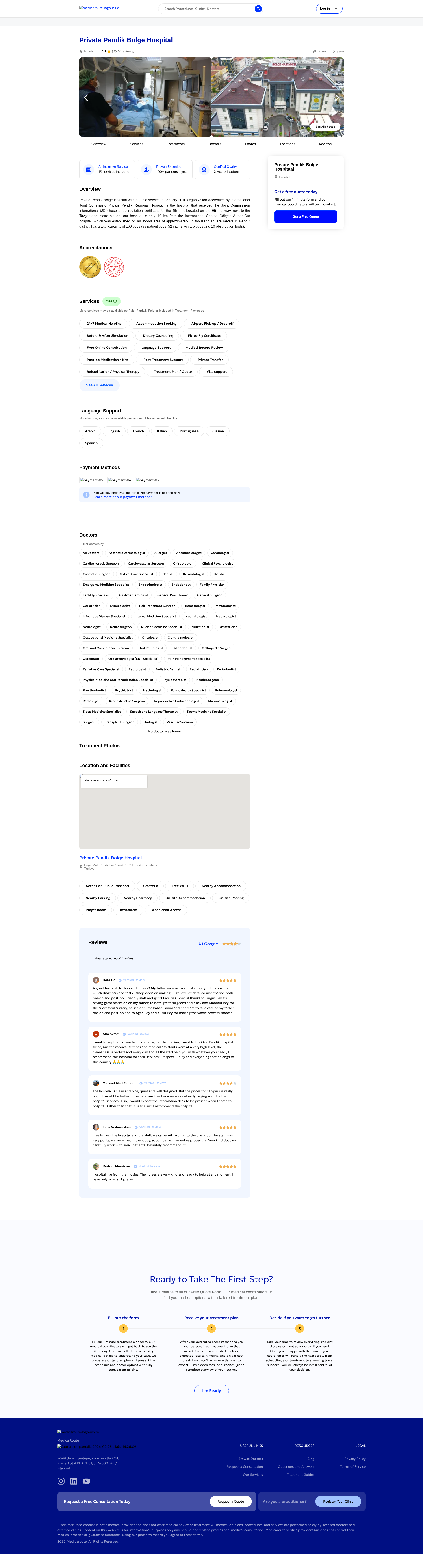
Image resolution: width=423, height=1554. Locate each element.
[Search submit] (258, 8)
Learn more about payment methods (123, 497)
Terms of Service (353, 1467)
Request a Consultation (245, 1467)
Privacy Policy (355, 1459)
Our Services (253, 1474)
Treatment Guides (300, 1474)
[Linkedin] (74, 1481)
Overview (98, 144)
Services (136, 144)
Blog (311, 1459)
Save (340, 51)
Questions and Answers (296, 1467)
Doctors (215, 144)
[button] (86, 97)
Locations (287, 144)
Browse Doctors (250, 1459)
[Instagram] (61, 1481)
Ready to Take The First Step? (211, 1279)
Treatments (176, 144)
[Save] (333, 51)
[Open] (336, 8)
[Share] (314, 51)
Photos (250, 144)
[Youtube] (86, 1481)
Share (322, 51)
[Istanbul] (81, 51)
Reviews (325, 144)
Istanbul (89, 51)
